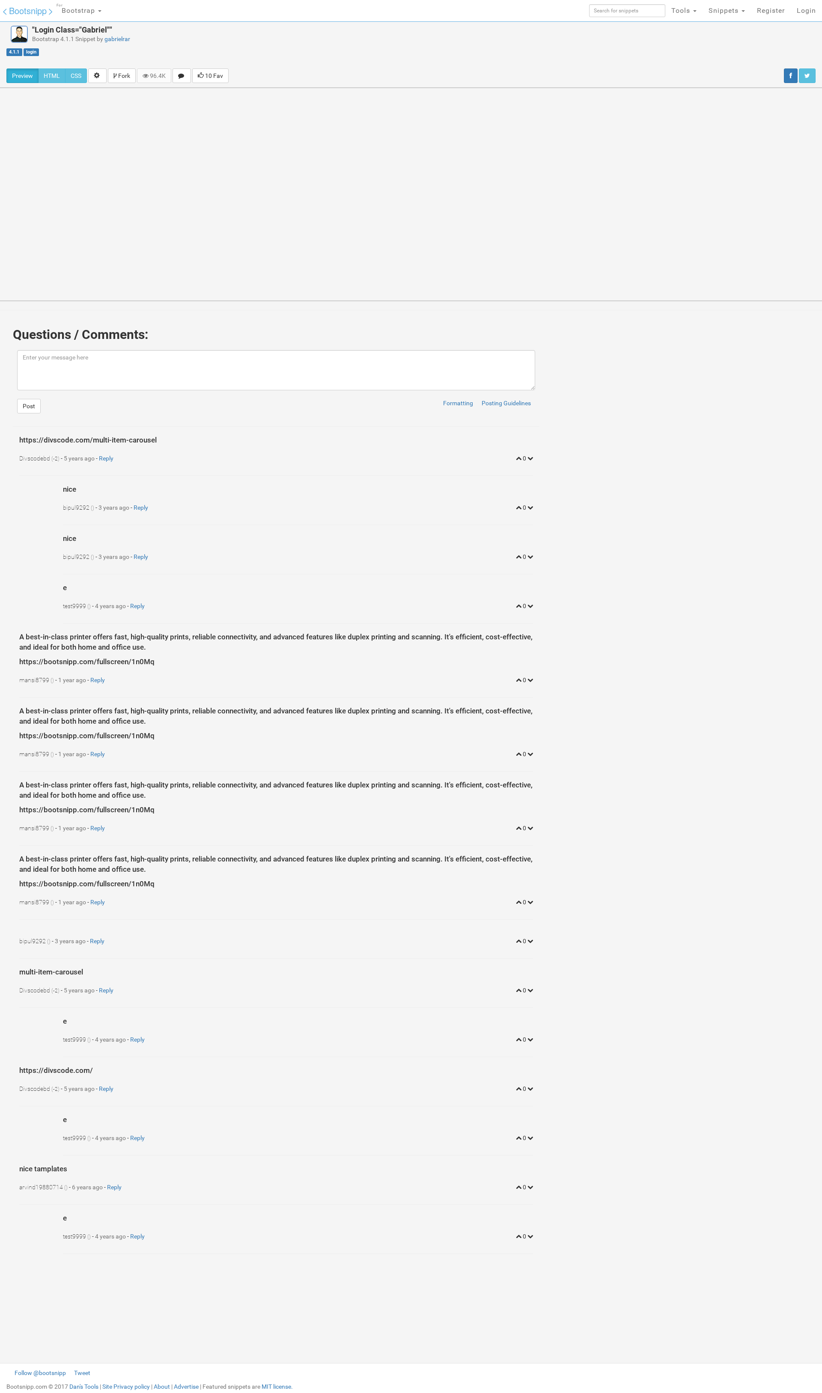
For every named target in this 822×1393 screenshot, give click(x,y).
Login (806, 10)
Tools (681, 10)
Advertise (186, 1386)
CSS (76, 75)
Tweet (82, 1372)
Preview (22, 75)
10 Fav (213, 75)
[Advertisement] (457, 45)
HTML (52, 75)
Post (29, 406)
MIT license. (277, 1386)
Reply (106, 458)
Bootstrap (77, 9)
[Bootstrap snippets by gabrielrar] (19, 34)
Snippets (725, 10)
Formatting (458, 403)
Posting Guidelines (506, 403)
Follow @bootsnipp (40, 1372)
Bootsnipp (28, 10)
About (162, 1386)
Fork (123, 75)
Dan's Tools (83, 1386)
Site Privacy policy (126, 1386)
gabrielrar (117, 39)
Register (771, 10)
